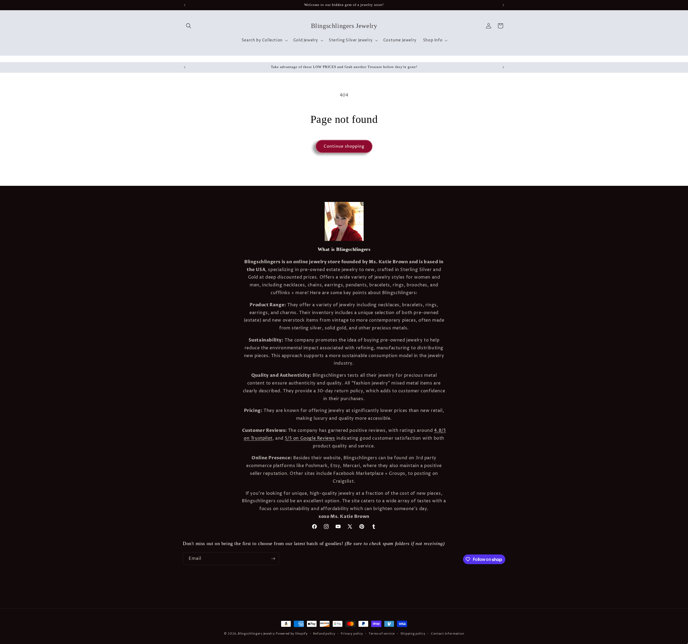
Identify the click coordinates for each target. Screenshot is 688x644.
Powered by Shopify (292, 634)
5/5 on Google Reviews (310, 438)
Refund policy (324, 634)
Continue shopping (344, 146)
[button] (189, 26)
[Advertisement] (84, 592)
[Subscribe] (273, 558)
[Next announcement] (503, 5)
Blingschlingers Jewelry (256, 634)
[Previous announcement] (185, 5)
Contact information (447, 634)
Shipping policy (412, 634)
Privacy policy (352, 634)
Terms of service (382, 634)
